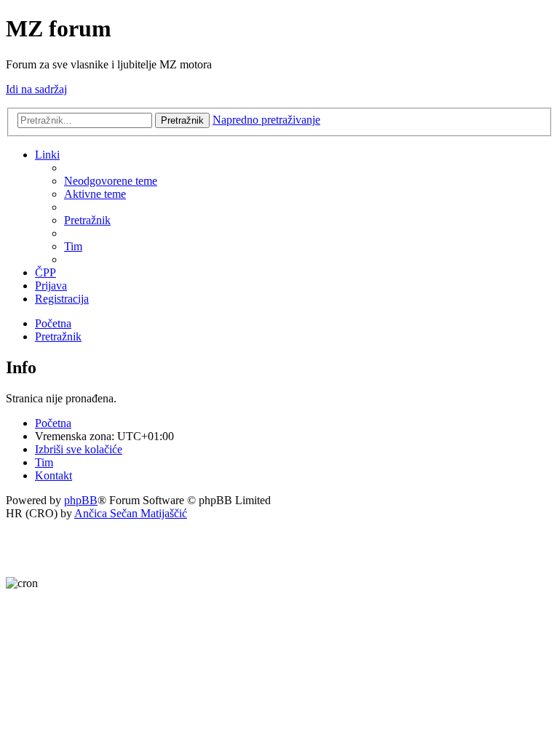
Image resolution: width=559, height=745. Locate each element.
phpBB (81, 500)
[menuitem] (110, 181)
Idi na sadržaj (36, 89)
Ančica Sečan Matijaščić (130, 513)
